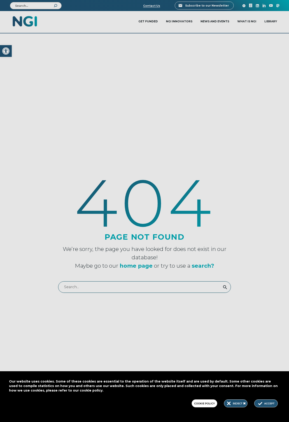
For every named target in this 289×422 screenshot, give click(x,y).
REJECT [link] (238, 403)
